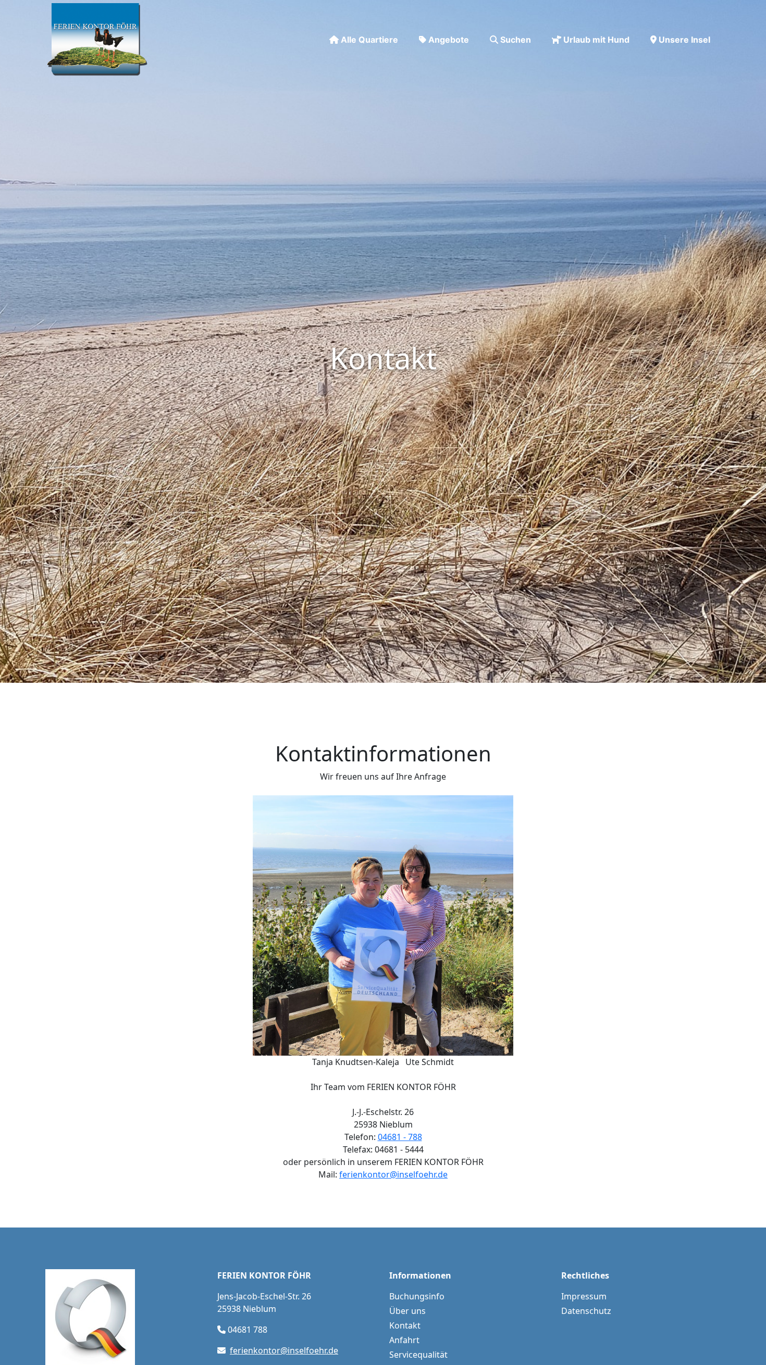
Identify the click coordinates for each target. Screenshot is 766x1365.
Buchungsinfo (416, 1296)
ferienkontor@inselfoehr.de (393, 1174)
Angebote (448, 39)
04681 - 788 (400, 1137)
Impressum (584, 1296)
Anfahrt (404, 1340)
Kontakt (405, 1325)
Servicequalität (418, 1354)
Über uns (407, 1311)
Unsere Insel (684, 39)
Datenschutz (586, 1311)
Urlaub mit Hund (596, 39)
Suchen (515, 39)
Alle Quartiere (369, 39)
